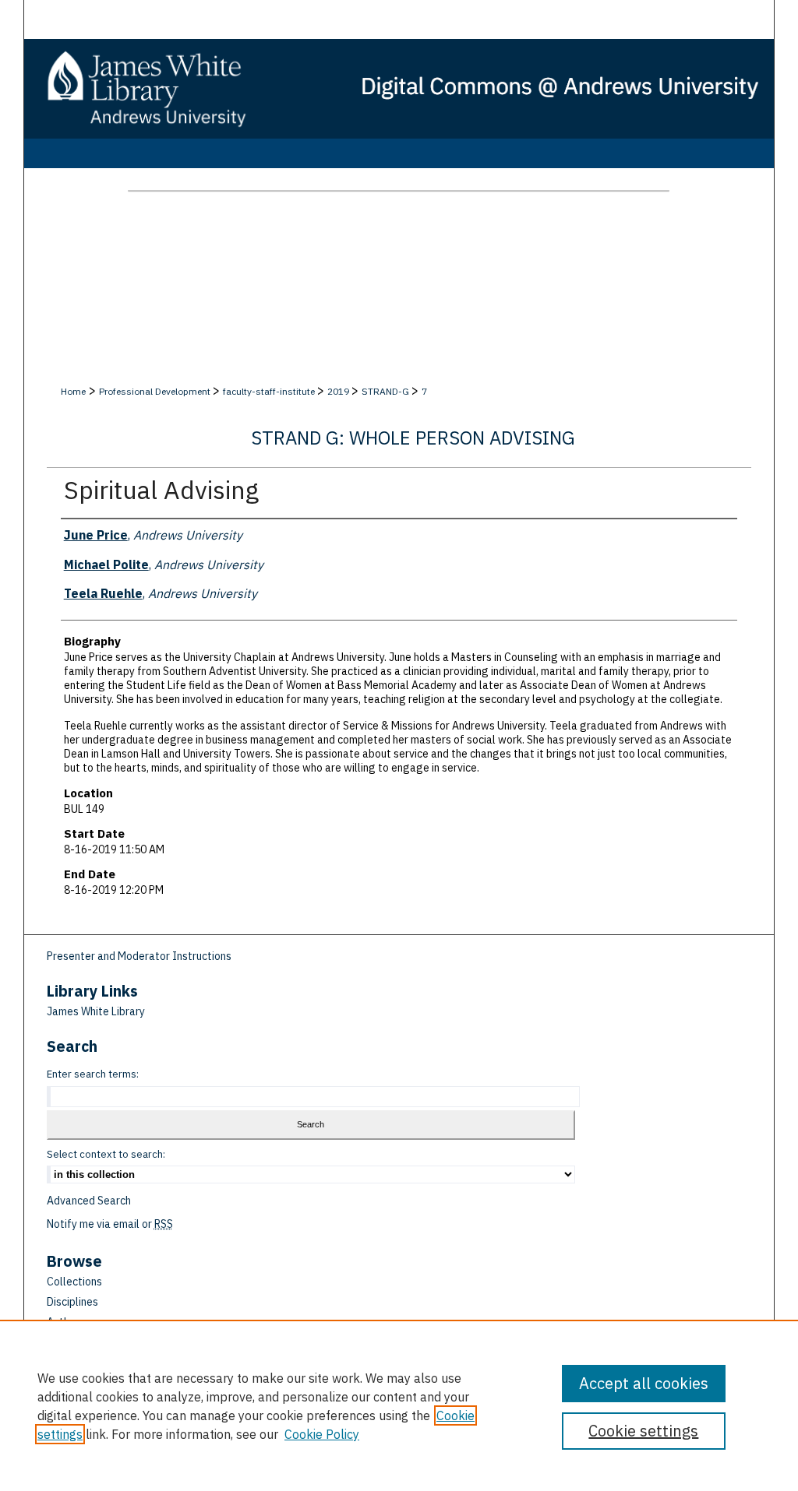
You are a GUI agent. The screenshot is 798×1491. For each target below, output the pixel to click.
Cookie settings (643, 1430)
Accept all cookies (643, 1383)
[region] (399, 1405)
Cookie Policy (321, 1434)
